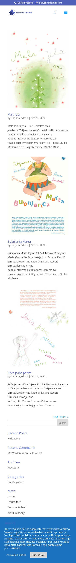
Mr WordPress (16, 453)
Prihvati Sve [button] (38, 554)
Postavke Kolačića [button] (16, 554)
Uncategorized (16, 482)
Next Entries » (60, 417)
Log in (11, 496)
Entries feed (14, 502)
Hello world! (14, 438)
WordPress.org (16, 513)
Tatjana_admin (19, 118)
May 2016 (13, 467)
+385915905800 (25, 2)
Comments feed (17, 507)
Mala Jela (14, 114)
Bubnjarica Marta (19, 242)
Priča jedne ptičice (19, 373)
